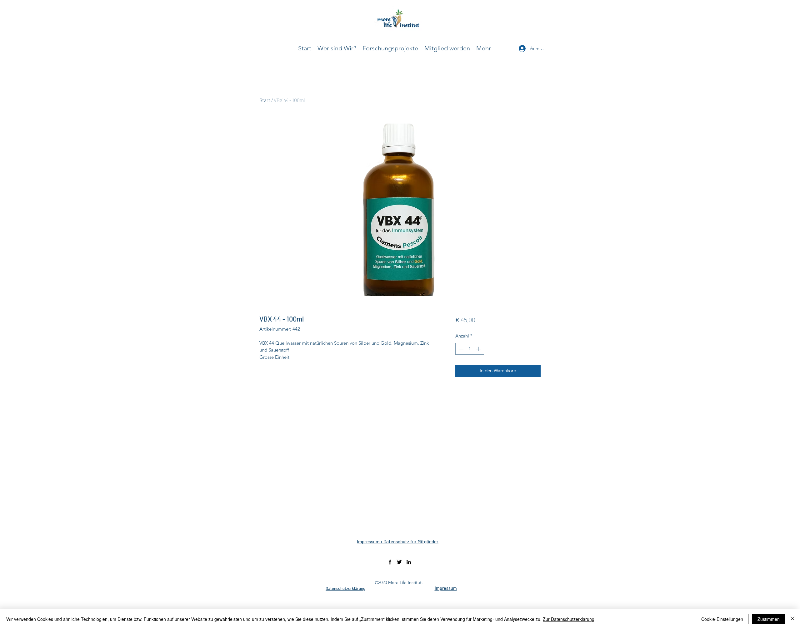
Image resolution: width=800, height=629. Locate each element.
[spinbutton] (469, 349)
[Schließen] (792, 619)
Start (264, 100)
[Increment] (479, 349)
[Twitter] (399, 562)
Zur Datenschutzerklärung (568, 619)
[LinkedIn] (409, 562)
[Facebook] (390, 562)
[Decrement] (460, 349)
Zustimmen (769, 619)
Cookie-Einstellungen (722, 619)
